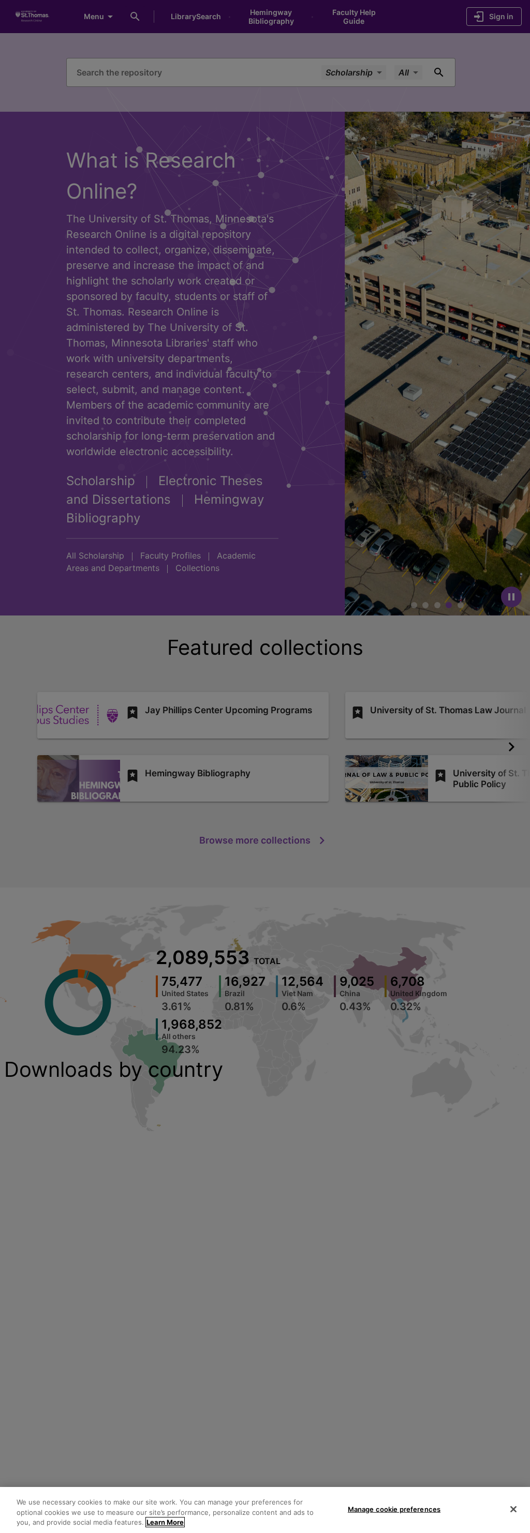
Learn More (165, 1522)
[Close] (513, 1509)
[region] (265, 1510)
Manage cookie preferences (394, 1509)
